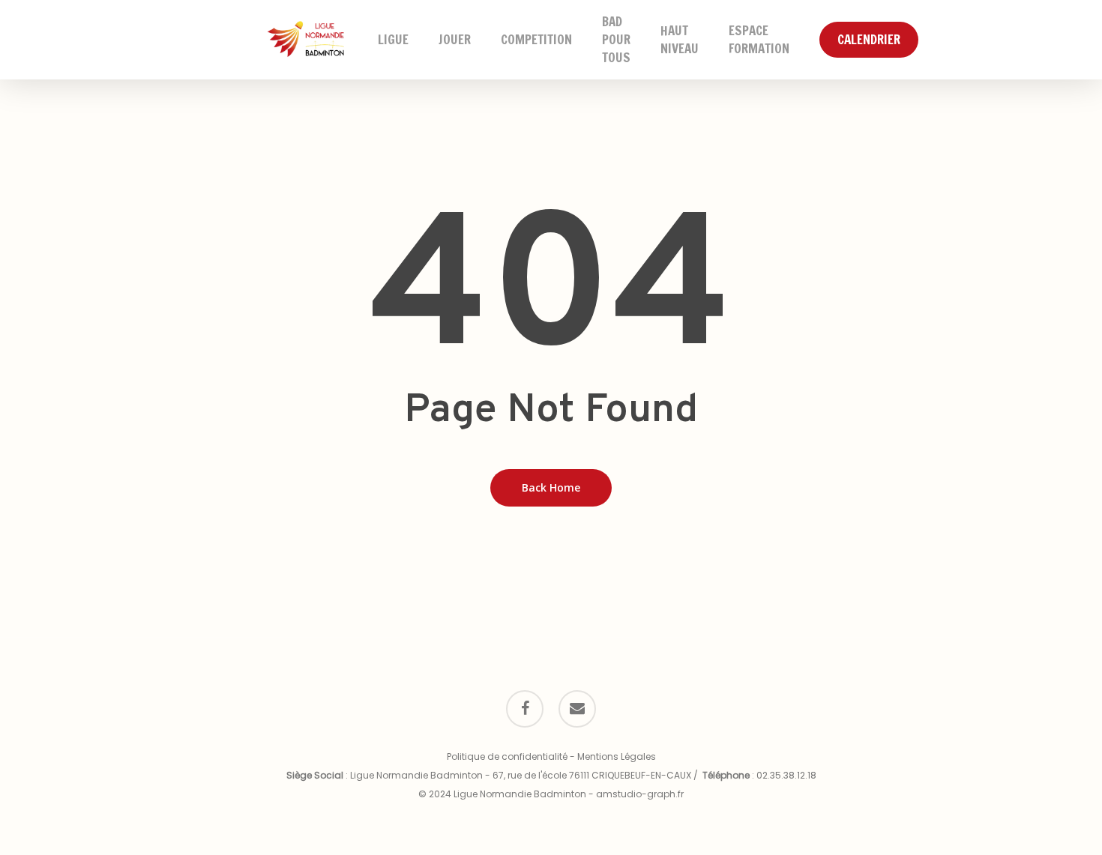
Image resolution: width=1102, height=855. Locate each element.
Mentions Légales (616, 756)
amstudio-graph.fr (640, 794)
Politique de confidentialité (507, 756)
